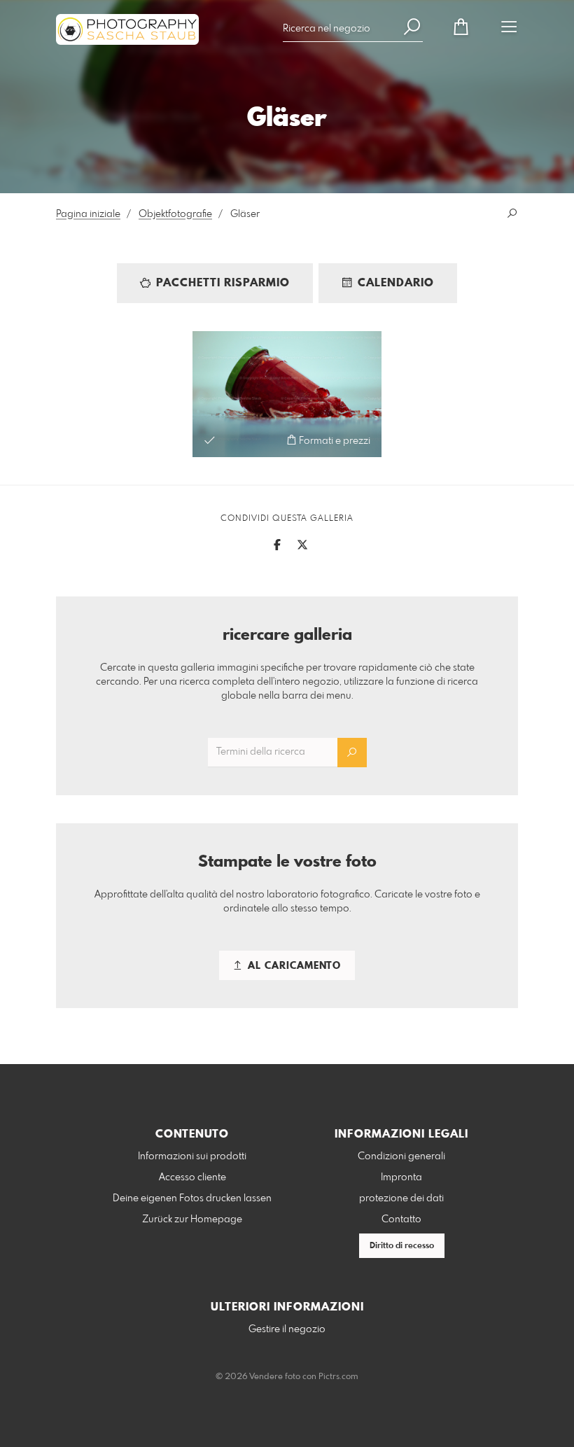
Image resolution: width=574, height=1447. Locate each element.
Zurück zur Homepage (192, 1219)
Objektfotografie (175, 214)
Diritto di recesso (402, 1246)
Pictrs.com (338, 1377)
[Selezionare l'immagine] (209, 440)
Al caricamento (292, 966)
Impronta (401, 1177)
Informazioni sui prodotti (192, 1156)
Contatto (401, 1219)
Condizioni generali (401, 1156)
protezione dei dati (401, 1198)
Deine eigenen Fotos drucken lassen (192, 1198)
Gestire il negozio (287, 1329)
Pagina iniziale (88, 214)
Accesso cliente (192, 1177)
